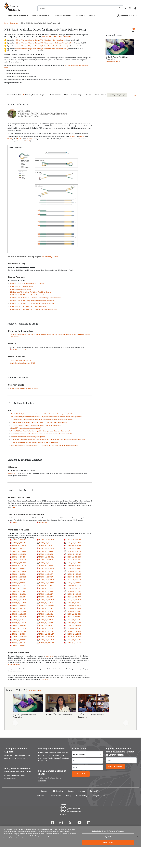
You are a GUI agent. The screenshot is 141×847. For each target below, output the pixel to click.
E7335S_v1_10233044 (19, 628)
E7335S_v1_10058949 (74, 565)
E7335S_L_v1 (16, 522)
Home (6, 23)
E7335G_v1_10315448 (46, 642)
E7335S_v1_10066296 (19, 571)
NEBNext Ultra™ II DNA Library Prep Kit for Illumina (27, 283)
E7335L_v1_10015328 (19, 543)
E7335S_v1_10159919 (74, 602)
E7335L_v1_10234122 (46, 622)
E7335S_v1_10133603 (74, 594)
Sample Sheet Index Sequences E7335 (22, 363)
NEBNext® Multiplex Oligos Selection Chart (24, 388)
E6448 (68, 37)
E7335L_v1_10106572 (46, 585)
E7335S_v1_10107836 (74, 585)
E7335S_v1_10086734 (74, 577)
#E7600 (29, 139)
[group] (70, 706)
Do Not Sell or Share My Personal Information (108, 831)
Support (44, 791)
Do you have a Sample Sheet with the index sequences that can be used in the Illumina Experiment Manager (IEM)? (48, 439)
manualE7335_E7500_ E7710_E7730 (24, 349)
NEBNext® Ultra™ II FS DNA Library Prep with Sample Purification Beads (33, 309)
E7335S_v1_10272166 (74, 628)
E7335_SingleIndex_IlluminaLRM (20, 360)
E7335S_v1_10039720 (74, 554)
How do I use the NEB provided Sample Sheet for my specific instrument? (34, 442)
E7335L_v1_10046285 (74, 557)
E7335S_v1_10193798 (74, 622)
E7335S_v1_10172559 (46, 617)
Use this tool (12, 473)
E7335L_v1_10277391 (46, 631)
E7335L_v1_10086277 (46, 577)
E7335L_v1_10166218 (19, 605)
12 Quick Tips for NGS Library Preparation (117, 58)
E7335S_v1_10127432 (74, 591)
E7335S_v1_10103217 (19, 585)
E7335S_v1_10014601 (74, 540)
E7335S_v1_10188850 (19, 614)
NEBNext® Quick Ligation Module (20, 289)
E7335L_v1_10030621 (74, 548)
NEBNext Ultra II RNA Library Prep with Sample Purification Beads (32, 300)
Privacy (68, 796)
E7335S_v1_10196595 (19, 617)
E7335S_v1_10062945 (46, 568)
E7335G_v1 (43, 522)
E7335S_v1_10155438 (19, 602)
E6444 (59, 37)
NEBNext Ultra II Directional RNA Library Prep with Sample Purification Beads (35, 298)
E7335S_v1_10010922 (46, 540)
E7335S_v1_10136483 (74, 611)
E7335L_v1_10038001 (46, 554)
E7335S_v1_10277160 (19, 631)
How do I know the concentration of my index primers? (28, 436)
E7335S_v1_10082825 (19, 577)
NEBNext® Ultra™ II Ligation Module (22, 286)
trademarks (49, 656)
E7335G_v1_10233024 (74, 631)
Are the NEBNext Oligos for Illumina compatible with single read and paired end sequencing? (40, 431)
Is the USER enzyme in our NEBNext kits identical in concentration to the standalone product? (41, 434)
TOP (135, 95)
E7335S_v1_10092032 (46, 580)
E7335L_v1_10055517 (74, 563)
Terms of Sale (55, 796)
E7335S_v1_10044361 (46, 557)
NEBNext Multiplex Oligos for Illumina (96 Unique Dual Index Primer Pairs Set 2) (41, 49)
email (40, 755)
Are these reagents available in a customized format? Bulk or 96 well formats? (36, 425)
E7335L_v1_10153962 (74, 600)
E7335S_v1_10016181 (19, 551)
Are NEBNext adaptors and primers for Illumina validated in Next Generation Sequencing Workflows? (43, 414)
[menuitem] (17, 16)
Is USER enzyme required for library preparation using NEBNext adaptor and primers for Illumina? (42, 419)
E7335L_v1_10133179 (46, 594)
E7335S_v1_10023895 (74, 545)
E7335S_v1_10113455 (19, 597)
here (13, 507)
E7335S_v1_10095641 (74, 580)
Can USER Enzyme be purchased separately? (26, 428)
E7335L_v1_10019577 (74, 543)
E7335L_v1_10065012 (74, 568)
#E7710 (81, 136)
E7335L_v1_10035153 (74, 551)
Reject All (108, 837)
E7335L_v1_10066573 (46, 574)
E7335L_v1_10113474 (46, 597)
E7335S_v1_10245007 (46, 625)
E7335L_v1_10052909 (19, 574)
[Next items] (125, 723)
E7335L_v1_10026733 (19, 548)
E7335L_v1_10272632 (46, 628)
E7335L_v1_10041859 (19, 557)
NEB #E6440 (46, 37)
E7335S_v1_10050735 (74, 560)
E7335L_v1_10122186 (46, 591)
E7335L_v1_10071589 (46, 571)
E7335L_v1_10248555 (19, 625)
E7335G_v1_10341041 (74, 642)
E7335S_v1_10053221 (46, 563)
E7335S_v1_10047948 (19, 560)
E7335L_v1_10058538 (46, 565)
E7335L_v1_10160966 (46, 602)
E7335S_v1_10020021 (19, 545)
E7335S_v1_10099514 (46, 583)
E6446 (63, 37)
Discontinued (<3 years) (50, 257)
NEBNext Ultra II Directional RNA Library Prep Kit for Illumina (30, 292)
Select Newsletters (115, 767)
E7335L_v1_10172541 (74, 617)
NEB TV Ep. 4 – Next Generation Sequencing (91, 715)
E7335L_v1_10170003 (19, 608)
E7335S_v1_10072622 (74, 571)
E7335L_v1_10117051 (74, 588)
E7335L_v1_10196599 (74, 614)
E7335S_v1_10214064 (19, 620)
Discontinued (14, 23)
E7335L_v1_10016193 (46, 551)
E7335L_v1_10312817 (19, 642)
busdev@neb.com (14, 664)
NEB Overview (57, 791)
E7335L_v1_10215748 (46, 620)
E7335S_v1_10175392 (74, 608)
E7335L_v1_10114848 (46, 588)
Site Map (81, 791)
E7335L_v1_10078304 (19, 580)
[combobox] (77, 8)
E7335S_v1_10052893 (74, 574)
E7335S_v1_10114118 (19, 588)
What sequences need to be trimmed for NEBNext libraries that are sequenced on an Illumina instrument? (44, 445)
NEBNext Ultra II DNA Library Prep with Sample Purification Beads (32, 303)
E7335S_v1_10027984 (46, 548)
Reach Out (81, 774)
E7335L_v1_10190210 (46, 614)
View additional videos (113, 61)
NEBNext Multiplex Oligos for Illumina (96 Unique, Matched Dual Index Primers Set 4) (43, 43)
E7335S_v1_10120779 (19, 591)
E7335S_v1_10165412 (46, 605)
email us (7, 758)
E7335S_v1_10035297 (19, 554)
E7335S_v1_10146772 (19, 600)
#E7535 (27, 141)
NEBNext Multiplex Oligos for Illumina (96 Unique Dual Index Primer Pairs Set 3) (41, 46)
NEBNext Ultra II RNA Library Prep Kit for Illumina (27, 295)
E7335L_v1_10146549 (74, 597)
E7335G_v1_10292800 (19, 637)
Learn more (44, 679)
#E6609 (19, 139)
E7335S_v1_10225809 (74, 620)
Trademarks (40, 796)
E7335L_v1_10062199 (19, 568)
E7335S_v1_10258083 (46, 640)
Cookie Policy (81, 796)
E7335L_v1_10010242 (19, 540)
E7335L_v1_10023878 (46, 545)
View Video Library (35, 690)
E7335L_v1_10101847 (74, 583)
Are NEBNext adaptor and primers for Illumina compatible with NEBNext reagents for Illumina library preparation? (47, 417)
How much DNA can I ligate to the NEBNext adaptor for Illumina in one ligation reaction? (39, 422)
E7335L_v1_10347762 (19, 645)
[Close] (137, 836)
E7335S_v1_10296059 (46, 637)
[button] (119, 8)
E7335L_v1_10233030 (74, 625)
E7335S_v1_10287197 (46, 634)
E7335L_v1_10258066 (19, 634)
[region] (70, 836)
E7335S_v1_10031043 (19, 565)
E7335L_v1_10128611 (19, 594)
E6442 (54, 37)
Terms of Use (95, 791)
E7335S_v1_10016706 (46, 543)
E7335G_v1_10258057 (74, 634)
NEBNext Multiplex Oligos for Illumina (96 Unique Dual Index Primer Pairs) (39, 40)
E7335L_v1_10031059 (19, 563)
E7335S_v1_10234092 (19, 622)
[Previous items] (15, 723)
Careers (71, 791)
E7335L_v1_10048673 (46, 560)
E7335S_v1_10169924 (74, 605)
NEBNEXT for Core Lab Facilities (58, 714)
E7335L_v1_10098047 (19, 583)
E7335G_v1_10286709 (74, 637)
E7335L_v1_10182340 (46, 611)
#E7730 (9, 139)
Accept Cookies (107, 842)
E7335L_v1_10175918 (46, 608)
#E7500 (72, 136)
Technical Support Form (21, 756)
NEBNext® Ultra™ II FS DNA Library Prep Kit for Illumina (28, 306)
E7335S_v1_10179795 (19, 611)
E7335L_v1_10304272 (19, 640)
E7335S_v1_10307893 (74, 640)
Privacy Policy (8, 838)
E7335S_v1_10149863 (46, 600)
